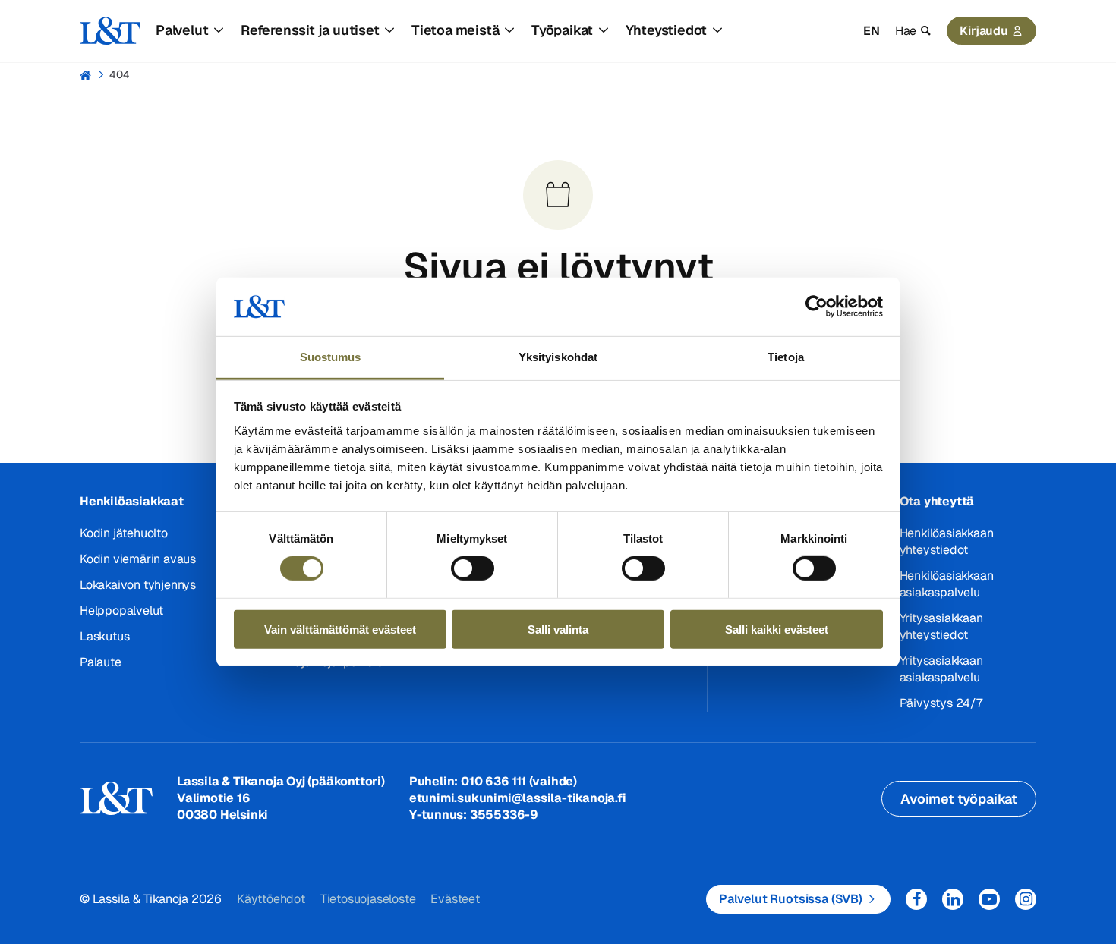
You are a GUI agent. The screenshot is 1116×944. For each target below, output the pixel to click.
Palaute (100, 662)
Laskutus (104, 636)
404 (119, 74)
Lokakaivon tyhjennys (138, 585)
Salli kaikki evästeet (776, 628)
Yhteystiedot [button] (667, 30)
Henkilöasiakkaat (132, 501)
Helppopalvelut (121, 610)
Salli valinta (558, 628)
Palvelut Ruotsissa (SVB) (790, 899)
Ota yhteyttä (937, 501)
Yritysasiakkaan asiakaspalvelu (941, 669)
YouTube (989, 899)
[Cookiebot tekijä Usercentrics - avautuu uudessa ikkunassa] (816, 306)
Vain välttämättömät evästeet (340, 628)
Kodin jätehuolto (124, 533)
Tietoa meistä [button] (455, 30)
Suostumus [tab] (330, 357)
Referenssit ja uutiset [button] (310, 30)
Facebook (916, 899)
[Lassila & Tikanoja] (110, 31)
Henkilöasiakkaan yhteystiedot (947, 541)
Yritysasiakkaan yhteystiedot (941, 626)
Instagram (1025, 899)
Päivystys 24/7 (941, 703)
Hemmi (86, 75)
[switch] (472, 568)
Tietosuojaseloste (368, 899)
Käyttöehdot (271, 899)
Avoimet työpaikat (958, 798)
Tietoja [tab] (786, 357)
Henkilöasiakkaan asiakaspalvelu (947, 584)
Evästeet (454, 899)
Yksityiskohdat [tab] (558, 357)
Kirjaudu (984, 31)
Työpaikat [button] (562, 30)
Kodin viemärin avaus (138, 559)
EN (871, 31)
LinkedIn (952, 899)
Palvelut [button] (182, 30)
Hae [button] (905, 31)
